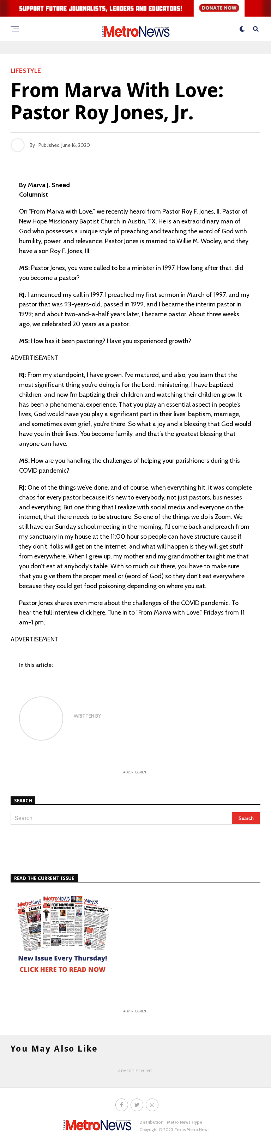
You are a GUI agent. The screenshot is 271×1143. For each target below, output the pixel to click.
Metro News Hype (184, 1122)
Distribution (151, 1122)
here (99, 612)
